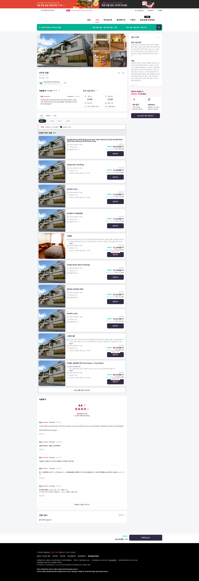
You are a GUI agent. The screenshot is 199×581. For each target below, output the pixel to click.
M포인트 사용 (67, 127)
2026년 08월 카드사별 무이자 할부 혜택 (81, 10)
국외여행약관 (71, 556)
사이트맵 (55, 556)
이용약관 (62, 556)
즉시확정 (52, 121)
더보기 (71, 243)
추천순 (41, 121)
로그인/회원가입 (139, 10)
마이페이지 (150, 10)
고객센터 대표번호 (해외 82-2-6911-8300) (56, 552)
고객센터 (160, 10)
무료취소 (60, 121)
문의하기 (121, 515)
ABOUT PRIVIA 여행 (43, 556)
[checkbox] (61, 127)
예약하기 (115, 154)
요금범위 (67, 121)
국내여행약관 (82, 556)
